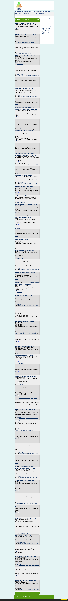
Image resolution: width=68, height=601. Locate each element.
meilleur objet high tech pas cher (46, 34)
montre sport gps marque (25, 76)
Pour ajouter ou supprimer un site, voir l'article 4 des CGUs (23, 596)
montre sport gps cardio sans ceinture (23, 107)
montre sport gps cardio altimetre (22, 129)
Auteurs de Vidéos (27, 13)
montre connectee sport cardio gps (23, 41)
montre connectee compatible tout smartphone (47, 23)
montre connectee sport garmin (29, 532)
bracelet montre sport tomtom (22, 418)
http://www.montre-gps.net (20, 64)
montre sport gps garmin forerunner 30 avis (26, 282)
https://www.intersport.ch (20, 74)
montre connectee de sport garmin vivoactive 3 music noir (31, 333)
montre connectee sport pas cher (31, 453)
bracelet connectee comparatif (46, 26)
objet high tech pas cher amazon (46, 25)
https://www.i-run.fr (19, 417)
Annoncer (40, 13)
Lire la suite (16, 28)
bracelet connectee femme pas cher (46, 35)
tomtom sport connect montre (29, 418)
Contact (43, 13)
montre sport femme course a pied (22, 543)
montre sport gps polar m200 (28, 75)
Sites (23, 13)
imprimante (46, 11)
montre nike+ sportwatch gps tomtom (22, 52)
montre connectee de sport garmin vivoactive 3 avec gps (25, 183)
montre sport (39, 11)
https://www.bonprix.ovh (20, 476)
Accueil (16, 13)
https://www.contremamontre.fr (21, 173)
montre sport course (26, 554)
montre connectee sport (36, 344)
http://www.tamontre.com (20, 384)
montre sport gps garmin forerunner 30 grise (25, 374)
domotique (32, 11)
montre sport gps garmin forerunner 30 (34, 282)
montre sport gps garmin (22, 466)
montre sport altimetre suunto (31, 215)
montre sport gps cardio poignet (31, 41)
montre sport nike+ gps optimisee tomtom (23, 53)
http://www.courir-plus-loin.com (21, 542)
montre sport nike (29, 53)
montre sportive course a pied (30, 543)
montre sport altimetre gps (30, 130)
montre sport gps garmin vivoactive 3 (24, 227)
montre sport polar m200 (34, 75)
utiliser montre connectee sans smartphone (46, 20)
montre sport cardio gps (22, 31)
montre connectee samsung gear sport (23, 96)
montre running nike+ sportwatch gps (30, 52)
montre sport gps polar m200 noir (22, 75)
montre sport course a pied (30, 305)
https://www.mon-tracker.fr (20, 142)
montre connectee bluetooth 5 (46, 27)
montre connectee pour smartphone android (24, 398)
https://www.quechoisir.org (20, 95)
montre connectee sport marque (28, 344)
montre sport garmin (26, 533)
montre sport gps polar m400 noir (34, 398)
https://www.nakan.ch (19, 268)
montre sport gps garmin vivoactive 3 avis (32, 502)
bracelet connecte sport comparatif (45, 31)
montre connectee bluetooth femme (46, 33)
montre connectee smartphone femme (46, 29)
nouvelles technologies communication (25, 12)
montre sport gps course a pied (30, 42)
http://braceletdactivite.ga (20, 248)
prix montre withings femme (46, 24)
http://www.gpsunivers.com (20, 501)
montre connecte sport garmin (22, 429)
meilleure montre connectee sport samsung (32, 96)
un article (36, 13)
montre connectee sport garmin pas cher (29, 466)
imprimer (17, 11)
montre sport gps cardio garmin (30, 129)
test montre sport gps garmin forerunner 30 (31, 269)
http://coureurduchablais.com (20, 128)
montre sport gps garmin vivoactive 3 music (23, 332)
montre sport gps (21, 554)
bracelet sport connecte (45, 42)
